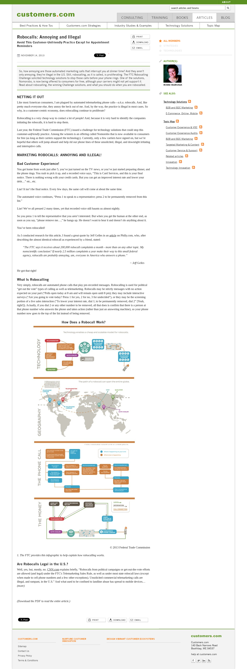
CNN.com (53, 569)
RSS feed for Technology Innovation (193, 167)
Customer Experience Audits (182, 133)
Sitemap (22, 646)
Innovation (171, 162)
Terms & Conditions (28, 660)
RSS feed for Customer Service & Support (200, 150)
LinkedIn (204, 661)
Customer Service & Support (181, 150)
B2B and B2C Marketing (179, 107)
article (112, 235)
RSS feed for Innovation (180, 161)
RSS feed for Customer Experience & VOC (200, 126)
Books (182, 17)
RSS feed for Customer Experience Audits (200, 132)
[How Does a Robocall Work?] (84, 539)
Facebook (193, 661)
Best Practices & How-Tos (36, 25)
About (226, 2)
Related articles (174, 156)
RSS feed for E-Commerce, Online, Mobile (200, 113)
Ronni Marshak (172, 85)
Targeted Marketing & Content (182, 144)
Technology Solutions (179, 25)
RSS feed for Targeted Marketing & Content (202, 144)
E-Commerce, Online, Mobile (182, 113)
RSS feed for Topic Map (177, 121)
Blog (225, 17)
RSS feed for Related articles (186, 155)
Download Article (140, 42)
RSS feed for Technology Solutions (189, 101)
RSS (209, 661)
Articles (205, 17)
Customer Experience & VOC (181, 127)
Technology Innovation (178, 167)
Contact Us (23, 651)
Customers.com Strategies (84, 25)
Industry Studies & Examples (133, 25)
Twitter (198, 661)
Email (140, 48)
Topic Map (213, 25)
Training (160, 17)
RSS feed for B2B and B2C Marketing (196, 107)
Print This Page (140, 37)
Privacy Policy (25, 655)
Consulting (132, 17)
